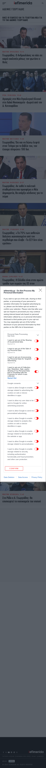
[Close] (41, 291)
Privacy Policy (37, 477)
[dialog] (23, 384)
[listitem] (23, 335)
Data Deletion (9, 477)
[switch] (37, 341)
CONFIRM (14, 468)
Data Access (23, 477)
